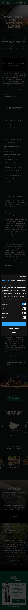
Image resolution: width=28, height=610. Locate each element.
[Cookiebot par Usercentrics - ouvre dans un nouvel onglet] (20, 276)
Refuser (14, 332)
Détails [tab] (13, 280)
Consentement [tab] (5, 280)
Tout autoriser (14, 324)
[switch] (24, 308)
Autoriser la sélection (14, 328)
